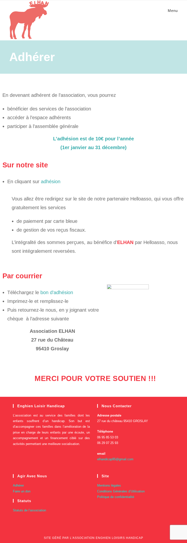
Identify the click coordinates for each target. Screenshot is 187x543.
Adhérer (18, 485)
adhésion (50, 181)
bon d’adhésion (56, 292)
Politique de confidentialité (115, 497)
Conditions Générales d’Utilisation (121, 491)
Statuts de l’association (29, 510)
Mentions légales (109, 485)
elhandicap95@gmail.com (115, 459)
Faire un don (21, 491)
